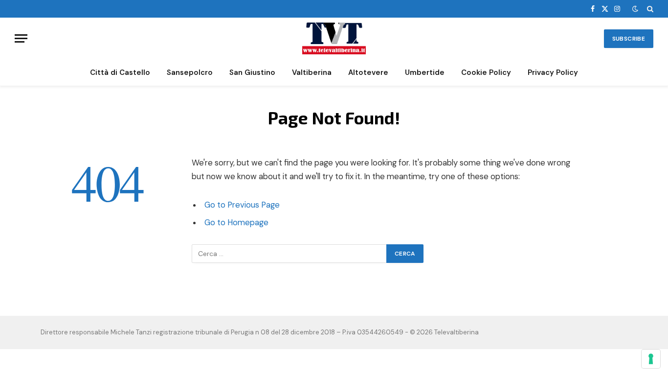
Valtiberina (312, 72)
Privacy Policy (553, 72)
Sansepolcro (190, 72)
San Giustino (252, 72)
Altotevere (368, 72)
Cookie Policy (486, 72)
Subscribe (628, 39)
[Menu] (21, 38)
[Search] (649, 9)
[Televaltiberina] (334, 38)
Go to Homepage (236, 222)
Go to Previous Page (242, 205)
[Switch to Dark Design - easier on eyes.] (635, 8)
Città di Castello (120, 72)
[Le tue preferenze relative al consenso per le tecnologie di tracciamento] (651, 359)
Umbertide (425, 72)
